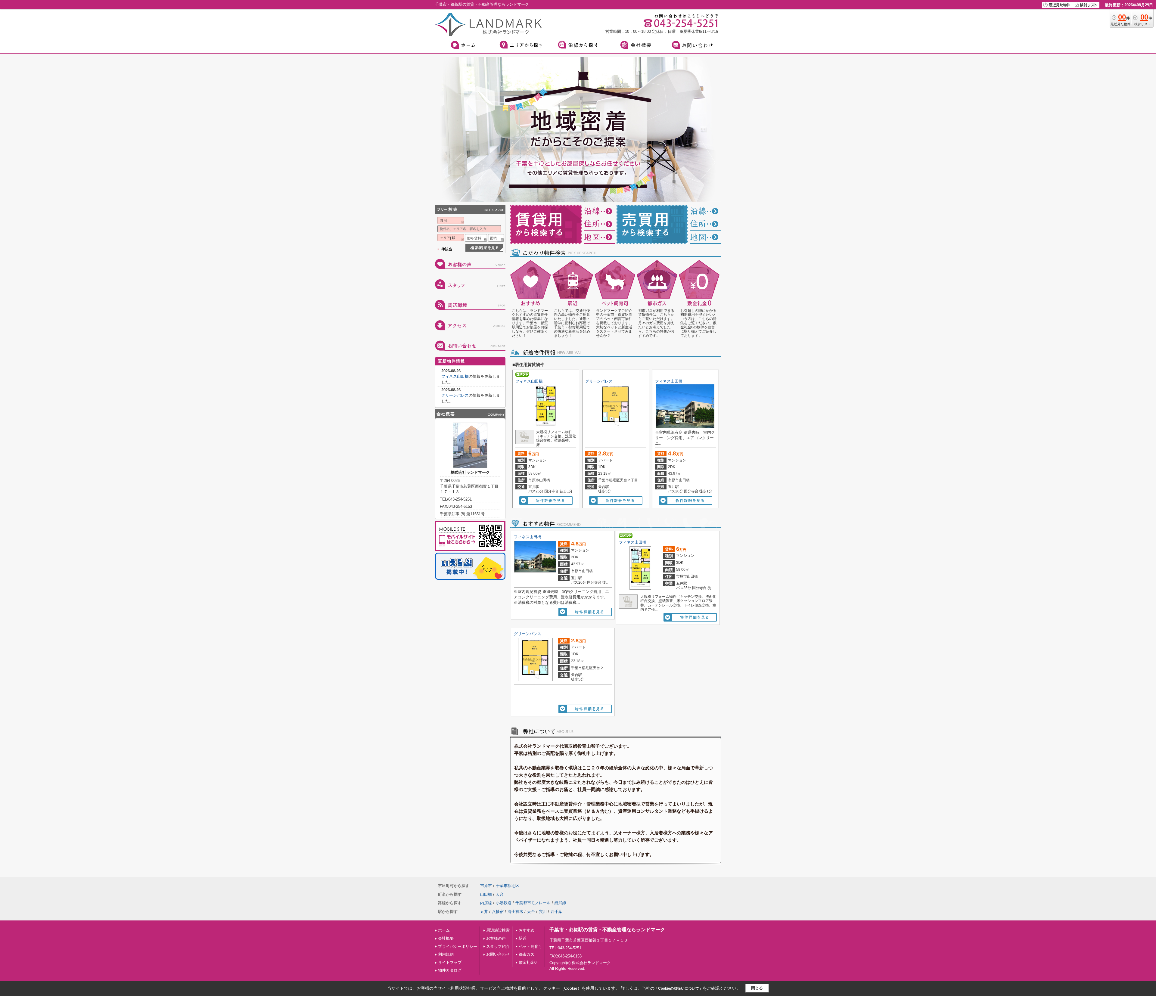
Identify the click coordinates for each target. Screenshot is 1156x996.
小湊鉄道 (503, 903)
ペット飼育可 (530, 946)
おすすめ (526, 930)
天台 (500, 894)
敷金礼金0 (527, 962)
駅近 (523, 938)
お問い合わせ (498, 954)
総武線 (560, 903)
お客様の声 (496, 938)
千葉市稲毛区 (507, 885)
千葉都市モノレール (533, 903)
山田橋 (486, 894)
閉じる (757, 988)
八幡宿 (498, 911)
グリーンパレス (599, 381)
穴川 (543, 911)
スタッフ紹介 (498, 946)
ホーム (444, 930)
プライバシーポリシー (457, 946)
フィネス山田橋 (529, 381)
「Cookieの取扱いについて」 (678, 988)
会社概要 (446, 938)
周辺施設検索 (498, 930)
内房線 (486, 903)
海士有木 (515, 911)
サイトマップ (449, 962)
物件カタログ (449, 970)
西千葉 (556, 911)
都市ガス (526, 954)
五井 (484, 911)
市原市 (486, 885)
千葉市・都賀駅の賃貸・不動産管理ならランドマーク (607, 929)
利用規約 (446, 954)
